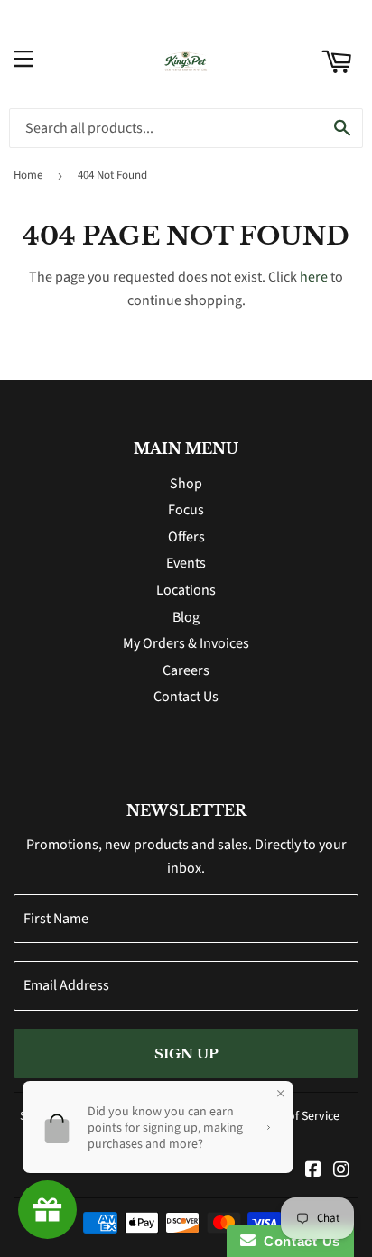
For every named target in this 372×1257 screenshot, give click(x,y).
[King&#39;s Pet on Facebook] (313, 1171)
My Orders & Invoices (186, 643)
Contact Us (186, 697)
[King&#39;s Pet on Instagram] (341, 1171)
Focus (186, 510)
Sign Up (186, 1053)
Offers (186, 537)
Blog (186, 617)
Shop (186, 484)
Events (186, 563)
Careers (186, 670)
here (314, 277)
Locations (186, 590)
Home (28, 175)
